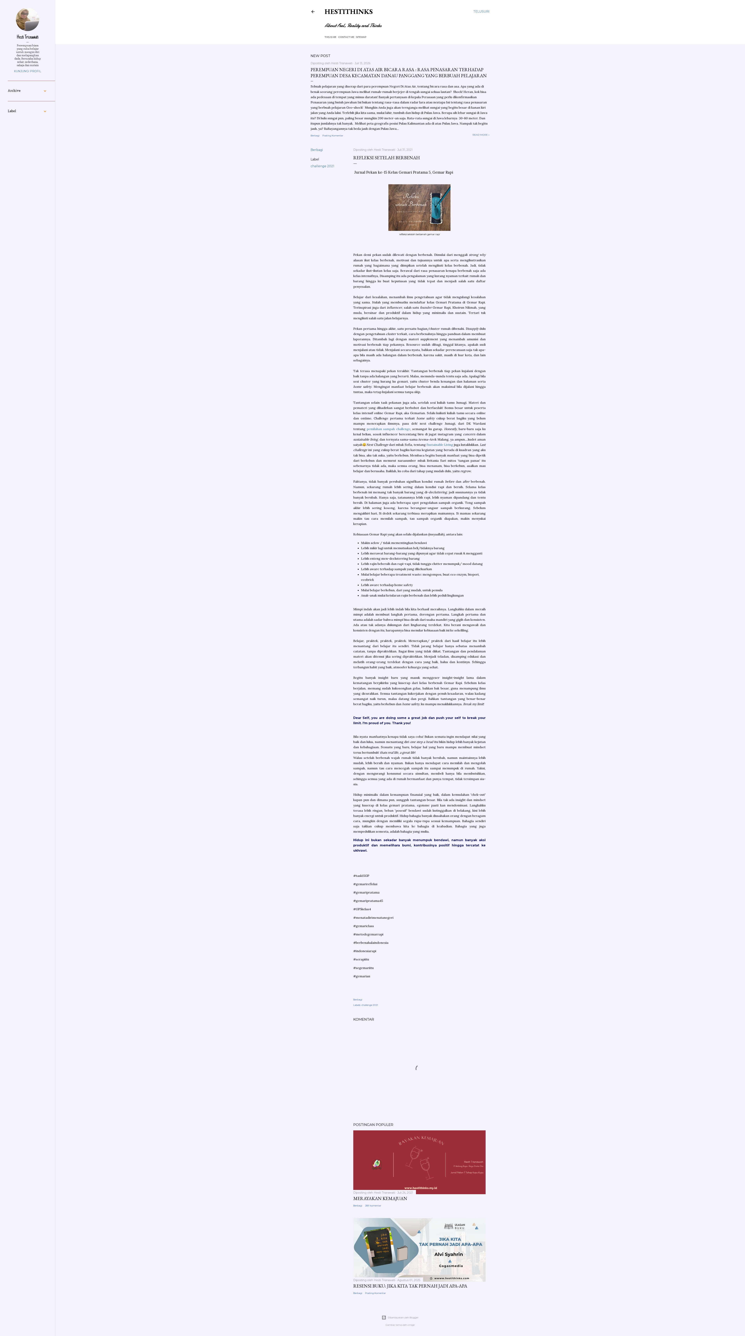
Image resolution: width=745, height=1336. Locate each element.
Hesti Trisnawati (27, 37)
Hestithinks (349, 11)
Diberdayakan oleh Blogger (403, 1317)
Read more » (481, 134)
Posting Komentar (332, 135)
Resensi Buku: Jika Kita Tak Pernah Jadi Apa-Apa (410, 1286)
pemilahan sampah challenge (388, 429)
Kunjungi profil (27, 71)
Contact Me (346, 36)
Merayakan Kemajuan (380, 1198)
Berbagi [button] (315, 135)
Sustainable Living (439, 445)
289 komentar (373, 1205)
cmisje (411, 1324)
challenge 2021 (322, 166)
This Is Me (330, 36)
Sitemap (361, 36)
